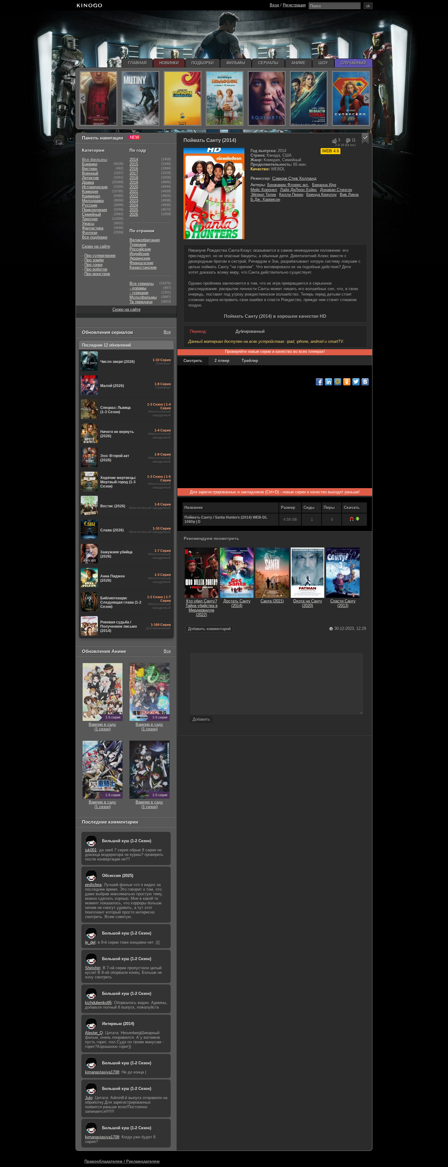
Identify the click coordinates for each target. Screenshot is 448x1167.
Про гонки (93, 264)
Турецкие (138, 244)
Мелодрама (93, 200)
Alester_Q (94, 1032)
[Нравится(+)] (334, 141)
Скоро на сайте (96, 246)
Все (167, 332)
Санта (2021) (272, 601)
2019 (134, 182)
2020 (134, 187)
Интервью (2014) (118, 1023)
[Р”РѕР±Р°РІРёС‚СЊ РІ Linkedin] (328, 381)
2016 (134, 168)
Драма (88, 182)
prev (82, 98)
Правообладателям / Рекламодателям (122, 1161)
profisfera (93, 884)
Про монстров (97, 273)
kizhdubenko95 (98, 1002)
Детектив (90, 178)
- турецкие (139, 292)
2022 (134, 196)
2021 (134, 191)
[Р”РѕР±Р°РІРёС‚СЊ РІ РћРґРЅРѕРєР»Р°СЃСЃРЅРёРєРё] (346, 381)
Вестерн (89, 168)
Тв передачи (141, 302)
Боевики (89, 164)
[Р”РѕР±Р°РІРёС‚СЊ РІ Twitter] (356, 381)
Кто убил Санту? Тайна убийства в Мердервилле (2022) (202, 608)
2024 (134, 205)
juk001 (91, 850)
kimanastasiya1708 (102, 1072)
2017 (134, 173)
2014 (134, 159)
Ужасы (88, 223)
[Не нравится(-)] (348, 141)
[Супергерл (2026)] (351, 98)
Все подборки (94, 237)
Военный (90, 173)
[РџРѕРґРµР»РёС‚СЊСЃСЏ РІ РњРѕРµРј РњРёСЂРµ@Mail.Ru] (337, 381)
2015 (134, 164)
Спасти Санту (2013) (343, 603)
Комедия (90, 191)
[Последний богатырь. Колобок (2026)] (225, 98)
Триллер (90, 219)
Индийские (139, 253)
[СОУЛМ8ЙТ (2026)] (267, 98)
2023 (134, 200)
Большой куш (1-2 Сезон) (126, 841)
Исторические (95, 187)
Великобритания (145, 240)
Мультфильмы (143, 297)
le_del (90, 942)
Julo (88, 1097)
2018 (134, 178)
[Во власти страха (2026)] (309, 98)
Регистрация (294, 5)
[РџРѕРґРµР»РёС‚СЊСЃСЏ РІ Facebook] (319, 381)
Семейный (91, 214)
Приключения (94, 210)
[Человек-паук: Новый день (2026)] (98, 98)
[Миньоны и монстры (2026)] (182, 98)
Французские (141, 263)
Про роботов (95, 269)
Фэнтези (89, 232)
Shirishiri (92, 968)
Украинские (140, 258)
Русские (89, 205)
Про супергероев (100, 255)
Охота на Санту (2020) (307, 603)
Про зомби (94, 260)
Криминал (91, 196)
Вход (274, 5)
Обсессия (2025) (117, 875)
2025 (134, 210)
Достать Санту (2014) (237, 603)
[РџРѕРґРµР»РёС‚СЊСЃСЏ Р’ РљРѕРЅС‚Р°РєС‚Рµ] (365, 381)
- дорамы (138, 288)
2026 (134, 214)
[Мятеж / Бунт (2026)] (140, 98)
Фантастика (92, 228)
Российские (140, 249)
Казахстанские (143, 267)
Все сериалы (142, 283)
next (366, 98)
